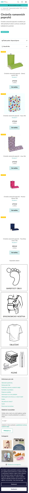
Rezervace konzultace (8, 397)
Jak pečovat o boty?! (7, 392)
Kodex (3, 390)
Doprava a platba (6, 383)
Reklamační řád (6, 376)
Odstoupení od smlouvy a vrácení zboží (12, 388)
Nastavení (14, 484)
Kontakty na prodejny (7, 381)
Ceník (3, 395)
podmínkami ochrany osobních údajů (12, 416)
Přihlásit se (7, 422)
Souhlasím (14, 489)
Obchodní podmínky (7, 374)
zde (22, 480)
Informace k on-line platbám (9, 385)
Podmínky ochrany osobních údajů (11, 378)
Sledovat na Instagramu (14, 455)
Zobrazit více (5, 32)
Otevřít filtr (6, 46)
